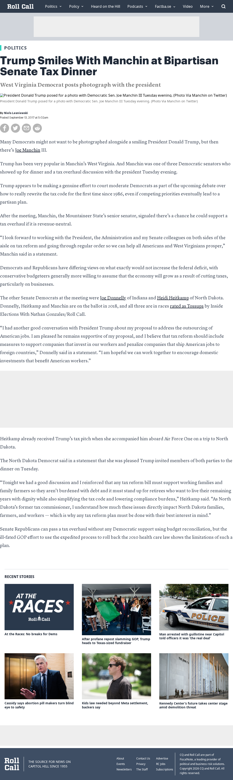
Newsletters (124, 769)
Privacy (140, 764)
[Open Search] (223, 6)
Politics (15, 48)
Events (120, 764)
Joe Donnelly (113, 298)
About (120, 758)
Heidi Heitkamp (173, 298)
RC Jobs (160, 764)
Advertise (162, 758)
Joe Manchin (27, 150)
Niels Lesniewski (16, 113)
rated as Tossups (187, 306)
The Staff (142, 769)
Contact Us (143, 758)
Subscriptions (164, 769)
